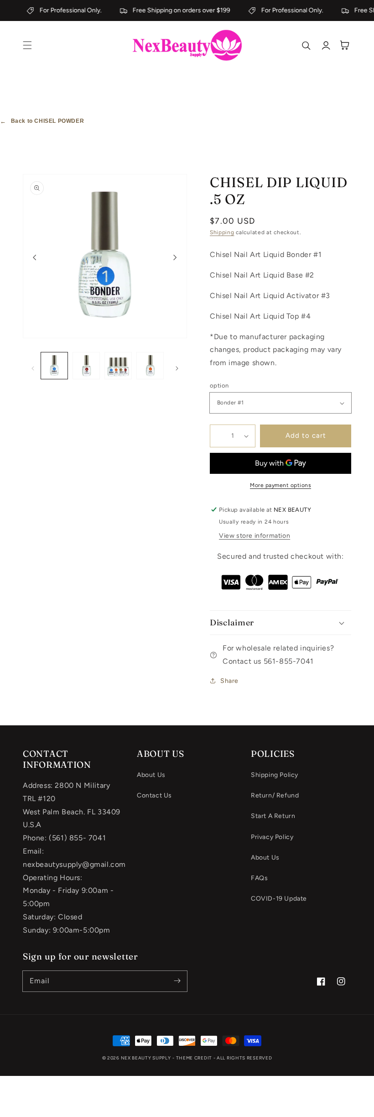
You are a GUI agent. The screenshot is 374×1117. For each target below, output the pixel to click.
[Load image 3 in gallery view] (118, 365)
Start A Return (273, 816)
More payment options (280, 485)
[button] (27, 45)
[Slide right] (175, 257)
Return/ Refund (275, 795)
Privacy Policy (272, 837)
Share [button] (229, 681)
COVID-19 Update (279, 898)
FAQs (259, 878)
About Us (151, 775)
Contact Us (154, 795)
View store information (254, 536)
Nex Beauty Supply (146, 1058)
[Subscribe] (177, 981)
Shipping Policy (274, 775)
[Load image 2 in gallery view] (86, 365)
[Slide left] (34, 257)
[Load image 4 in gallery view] (150, 365)
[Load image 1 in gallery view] (54, 365)
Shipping (222, 232)
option (219, 385)
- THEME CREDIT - (194, 1058)
